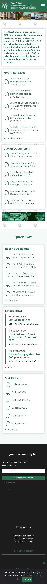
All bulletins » (12, 429)
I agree (27, 579)
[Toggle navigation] (42, 6)
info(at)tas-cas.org (23, 551)
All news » (10, 367)
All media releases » (13, 138)
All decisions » (12, 300)
